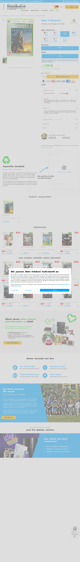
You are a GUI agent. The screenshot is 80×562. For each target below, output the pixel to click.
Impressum (19, 286)
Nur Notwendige (14, 290)
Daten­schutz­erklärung (64, 284)
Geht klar (55, 290)
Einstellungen (28, 290)
